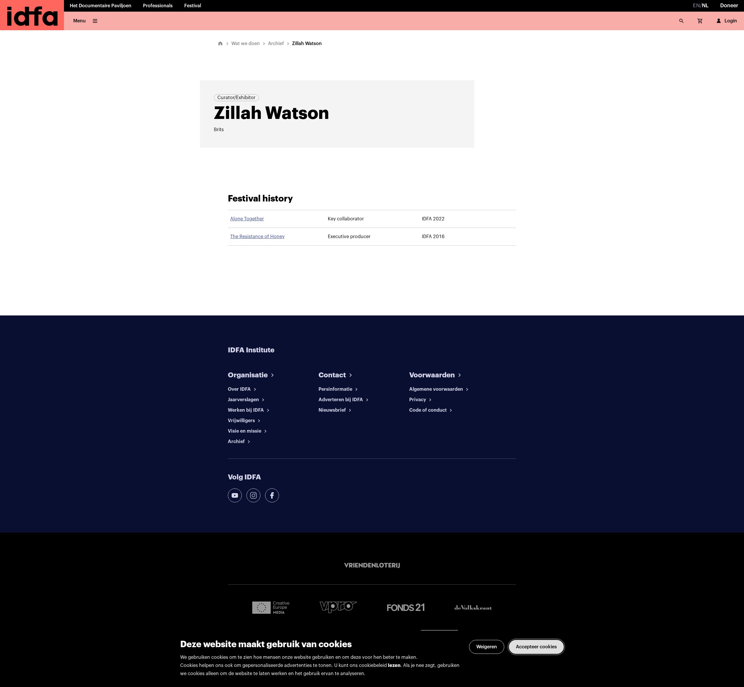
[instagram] (253, 495)
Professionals (158, 5)
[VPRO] (338, 607)
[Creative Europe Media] (270, 607)
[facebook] (272, 495)
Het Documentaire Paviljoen (100, 5)
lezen (394, 665)
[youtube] (235, 495)
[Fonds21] (405, 607)
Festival (192, 5)
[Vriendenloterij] (372, 565)
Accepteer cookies (536, 647)
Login (731, 21)
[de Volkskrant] (473, 607)
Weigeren (486, 647)
